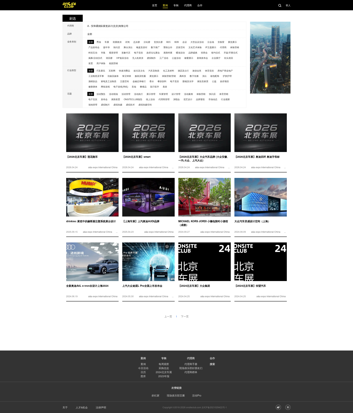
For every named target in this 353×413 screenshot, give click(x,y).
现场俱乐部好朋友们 (190, 368)
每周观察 (164, 364)
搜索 (212, 364)
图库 (143, 376)
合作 (212, 358)
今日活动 (143, 368)
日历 (143, 372)
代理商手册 (190, 364)
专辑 (163, 358)
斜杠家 (155, 395)
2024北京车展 (164, 372)
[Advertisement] (176, 326)
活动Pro (196, 395)
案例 (143, 364)
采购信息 (164, 368)
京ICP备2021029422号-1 (214, 407)
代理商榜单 (190, 372)
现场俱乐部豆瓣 (176, 395)
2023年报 (163, 376)
